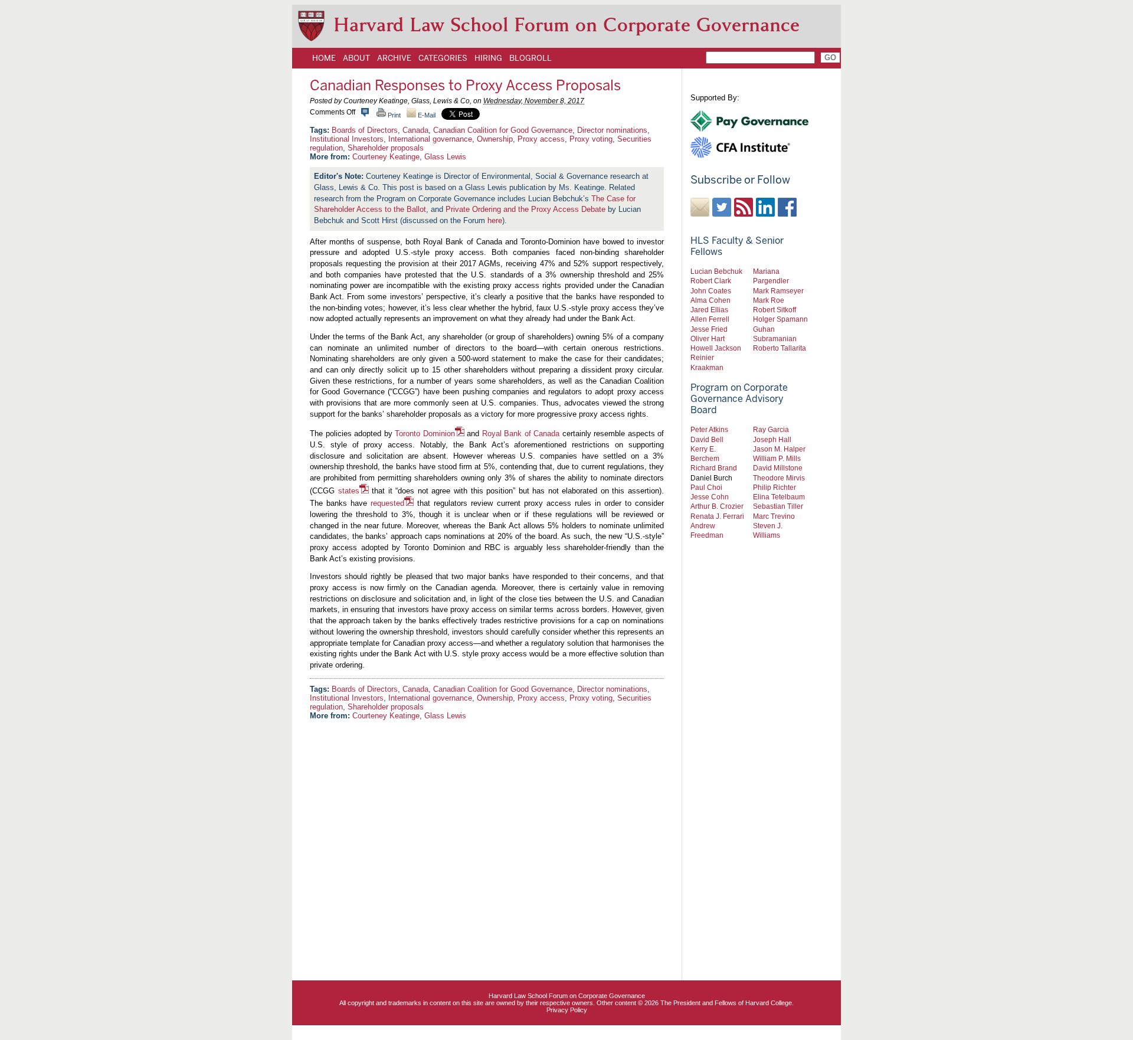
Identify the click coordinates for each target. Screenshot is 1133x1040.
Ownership (495, 139)
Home (324, 58)
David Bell (706, 439)
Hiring (488, 58)
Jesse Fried (709, 329)
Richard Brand (713, 468)
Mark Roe (768, 300)
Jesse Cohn (709, 497)
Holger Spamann (780, 319)
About (356, 58)
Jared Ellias (709, 309)
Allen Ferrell (709, 319)
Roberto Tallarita (779, 348)
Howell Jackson (715, 348)
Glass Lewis (445, 156)
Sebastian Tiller (778, 506)
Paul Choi (706, 487)
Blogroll (530, 58)
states (348, 490)
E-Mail (425, 115)
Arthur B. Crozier (717, 506)
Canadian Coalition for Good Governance (502, 130)
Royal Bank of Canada (521, 433)
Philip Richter (774, 487)
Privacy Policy (566, 1009)
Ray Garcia (771, 429)
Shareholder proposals (386, 147)
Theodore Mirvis (779, 478)
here (494, 220)
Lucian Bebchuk (716, 271)
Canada (415, 130)
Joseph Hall (772, 439)
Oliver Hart (707, 338)
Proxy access (541, 139)
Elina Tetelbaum (779, 497)
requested (387, 503)
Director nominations (612, 130)
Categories (442, 58)
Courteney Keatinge (386, 156)
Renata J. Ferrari (717, 516)
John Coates (710, 291)
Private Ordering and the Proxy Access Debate (525, 209)
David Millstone (778, 468)
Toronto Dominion (425, 433)
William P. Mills (777, 458)
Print (393, 115)
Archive (394, 58)
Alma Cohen (710, 300)
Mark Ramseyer (778, 291)
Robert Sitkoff (774, 309)
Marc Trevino (774, 516)
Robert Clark (710, 280)
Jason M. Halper (779, 449)
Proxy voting (591, 139)
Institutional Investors (347, 139)
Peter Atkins (709, 429)
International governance (430, 139)
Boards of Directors (365, 130)
